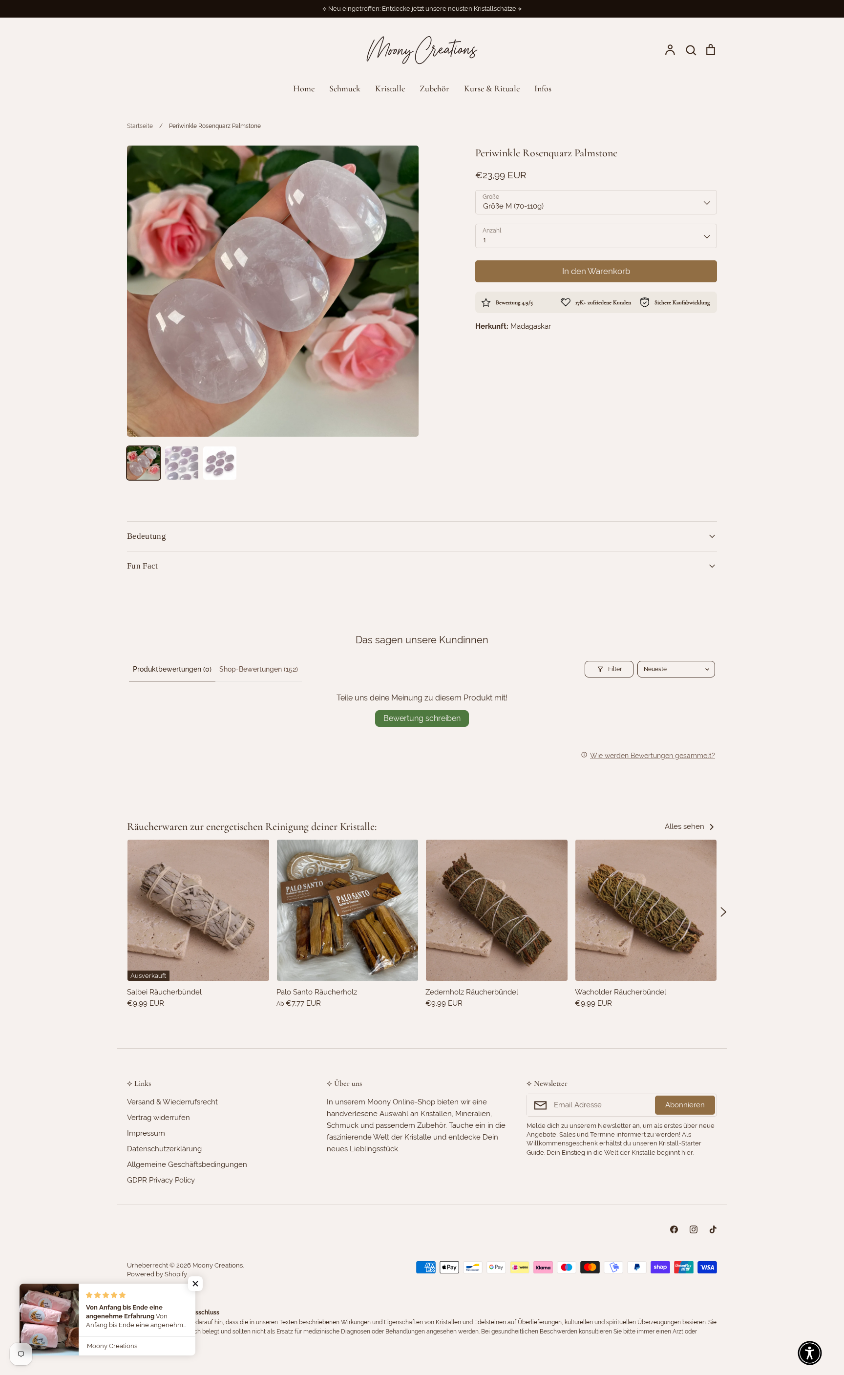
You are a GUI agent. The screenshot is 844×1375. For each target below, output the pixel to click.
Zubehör (434, 88)
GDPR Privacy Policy (161, 1180)
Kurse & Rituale (492, 88)
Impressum (146, 1133)
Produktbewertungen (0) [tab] (172, 669)
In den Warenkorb (596, 271)
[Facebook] (674, 1229)
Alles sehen (685, 826)
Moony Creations (217, 1265)
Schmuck (344, 88)
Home (304, 88)
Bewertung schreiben (422, 718)
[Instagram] (693, 1229)
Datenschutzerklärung (164, 1148)
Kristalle (390, 88)
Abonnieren (685, 1104)
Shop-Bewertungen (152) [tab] (258, 669)
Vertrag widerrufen (158, 1117)
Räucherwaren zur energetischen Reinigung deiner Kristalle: (252, 826)
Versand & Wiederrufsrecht (172, 1102)
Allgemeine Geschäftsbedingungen (187, 1164)
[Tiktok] (713, 1229)
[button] (120, 912)
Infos (542, 88)
